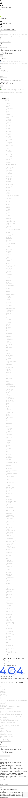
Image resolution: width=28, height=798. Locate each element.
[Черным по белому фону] (0, 9)
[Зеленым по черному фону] (0, 16)
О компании (3, 688)
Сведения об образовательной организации (12, 696)
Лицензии (2, 689)
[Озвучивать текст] (1, 25)
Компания (2, 685)
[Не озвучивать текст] (1, 27)
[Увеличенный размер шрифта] (1, 6)
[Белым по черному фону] (0, 11)
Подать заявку (5, 58)
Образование (3, 705)
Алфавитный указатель (6, 734)
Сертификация (4, 730)
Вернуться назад (7, 682)
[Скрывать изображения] (1, 21)
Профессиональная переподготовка (9, 725)
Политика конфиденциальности (8, 781)
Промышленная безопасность (8, 727)
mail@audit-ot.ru (4, 47)
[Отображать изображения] (1, 19)
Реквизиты (3, 692)
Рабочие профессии (5, 731)
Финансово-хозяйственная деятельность (11, 714)
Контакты (2, 733)
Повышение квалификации (7, 722)
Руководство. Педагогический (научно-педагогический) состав (10, 707)
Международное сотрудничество (9, 720)
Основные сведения (5, 699)
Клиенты (2, 691)
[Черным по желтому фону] (0, 15)
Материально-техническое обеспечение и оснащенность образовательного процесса (11, 710)
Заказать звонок (5, 43)
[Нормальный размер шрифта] (1, 4)
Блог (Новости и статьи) (6, 736)
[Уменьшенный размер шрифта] (0, 2)
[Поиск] (1, 55)
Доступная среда (4, 719)
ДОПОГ (2, 728)
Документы (3, 694)
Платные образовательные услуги (9, 713)
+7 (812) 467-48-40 (4, 739)
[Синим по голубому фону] (0, 13)
